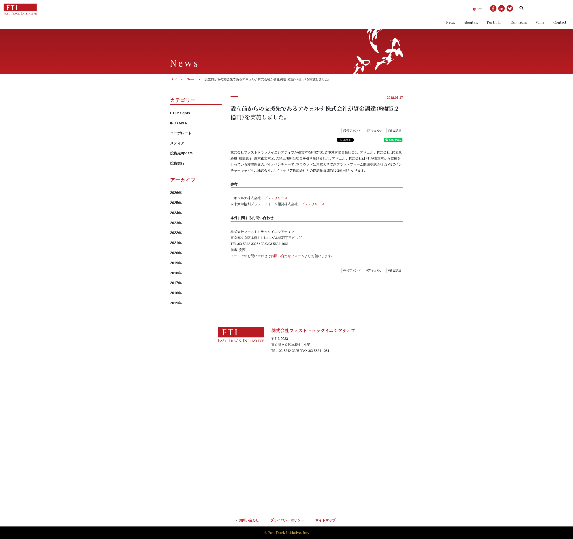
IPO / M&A (178, 123)
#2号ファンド (352, 130)
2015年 (176, 302)
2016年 (176, 292)
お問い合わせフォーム (287, 255)
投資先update (181, 153)
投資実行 (177, 163)
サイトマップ (325, 520)
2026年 (176, 192)
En (480, 8)
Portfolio (494, 22)
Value (540, 22)
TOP (173, 79)
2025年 (176, 202)
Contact (559, 22)
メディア (177, 142)
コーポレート (181, 132)
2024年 (176, 212)
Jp (474, 8)
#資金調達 (394, 130)
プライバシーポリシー (287, 520)
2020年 (176, 252)
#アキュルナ (374, 130)
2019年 (176, 262)
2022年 (176, 232)
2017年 (176, 282)
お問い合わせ (249, 520)
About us (471, 22)
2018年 (176, 272)
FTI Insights (180, 112)
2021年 (176, 242)
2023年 (176, 222)
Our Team (519, 22)
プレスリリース (276, 197)
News (450, 22)
